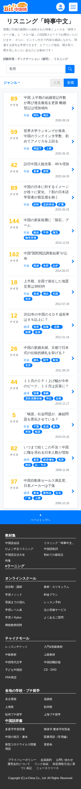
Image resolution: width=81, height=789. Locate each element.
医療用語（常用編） (56, 736)
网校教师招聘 (13, 625)
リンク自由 (41, 764)
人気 (56, 82)
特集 (8, 560)
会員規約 (46, 759)
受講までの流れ (15, 602)
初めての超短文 (54, 554)
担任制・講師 (13, 586)
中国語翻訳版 (52, 662)
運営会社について (19, 764)
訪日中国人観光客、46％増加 (46, 164)
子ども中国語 (13, 669)
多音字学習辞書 (15, 729)
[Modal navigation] (73, 7)
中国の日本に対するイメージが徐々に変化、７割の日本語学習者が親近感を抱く (46, 192)
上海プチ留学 (52, 714)
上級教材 (49, 654)
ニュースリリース (47, 768)
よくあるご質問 (54, 617)
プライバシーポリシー (22, 759)
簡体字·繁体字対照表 (57, 729)
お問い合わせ (64, 759)
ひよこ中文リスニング (19, 548)
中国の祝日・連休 (16, 736)
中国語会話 (12, 543)
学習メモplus (13, 617)
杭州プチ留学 (13, 714)
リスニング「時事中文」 (59, 543)
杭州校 (48, 706)
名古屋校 (10, 699)
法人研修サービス (55, 609)
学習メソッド (13, 594)
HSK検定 (11, 677)
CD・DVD (50, 669)
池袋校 (48, 699)
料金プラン (51, 594)
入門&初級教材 (53, 646)
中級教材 (10, 654)
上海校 (9, 706)
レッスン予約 (52, 602)
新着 (70, 82)
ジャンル (10, 82)
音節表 (48, 744)
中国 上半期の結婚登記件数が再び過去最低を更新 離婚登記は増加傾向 (45, 103)
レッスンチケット (16, 646)
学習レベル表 (13, 609)
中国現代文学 (13, 662)
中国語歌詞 (51, 548)
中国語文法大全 (15, 554)
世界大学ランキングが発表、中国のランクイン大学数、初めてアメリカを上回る (46, 136)
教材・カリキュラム (56, 586)
